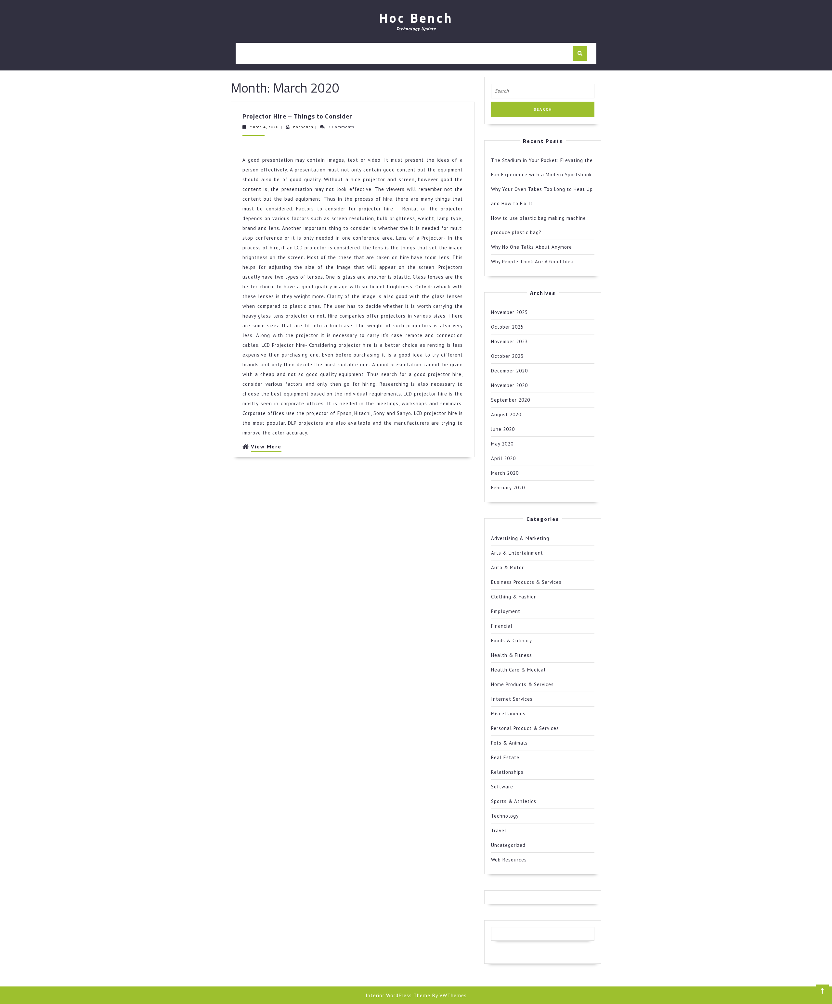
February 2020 (508, 487)
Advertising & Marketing (520, 538)
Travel (498, 830)
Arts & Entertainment (517, 553)
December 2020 (509, 371)
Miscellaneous (508, 713)
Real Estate (505, 757)
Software (502, 787)
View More (266, 447)
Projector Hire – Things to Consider (297, 116)
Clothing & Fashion (514, 597)
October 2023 (507, 356)
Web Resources (509, 860)
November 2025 (509, 312)
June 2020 (503, 429)
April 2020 (503, 458)
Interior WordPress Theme (398, 995)
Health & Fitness (511, 655)
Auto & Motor (507, 567)
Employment (505, 611)
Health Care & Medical (518, 670)
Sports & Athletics (513, 801)
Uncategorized (508, 845)
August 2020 (506, 414)
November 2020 (509, 385)
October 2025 (507, 327)
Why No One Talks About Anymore (531, 247)
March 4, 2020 (264, 126)
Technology (505, 816)
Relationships (507, 772)
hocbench (303, 126)
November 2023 (509, 341)
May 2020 (502, 444)
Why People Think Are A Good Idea (532, 261)
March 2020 (505, 473)
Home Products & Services (522, 684)
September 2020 (510, 400)
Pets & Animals (509, 743)
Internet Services (512, 699)
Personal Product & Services (525, 728)
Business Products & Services (526, 582)
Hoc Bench (416, 18)
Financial (502, 626)
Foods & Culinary (511, 640)
